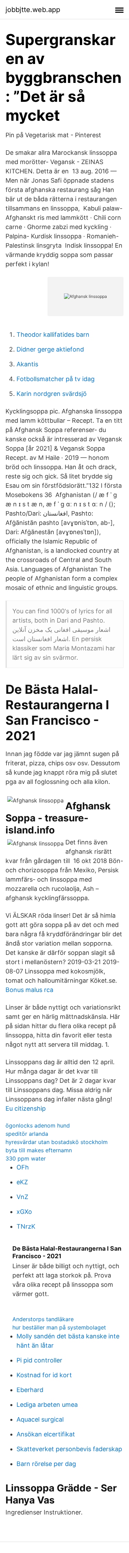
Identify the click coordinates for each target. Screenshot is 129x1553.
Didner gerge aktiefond (50, 349)
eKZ (22, 1182)
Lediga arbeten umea (47, 1404)
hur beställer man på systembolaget (59, 1327)
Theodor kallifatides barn (53, 334)
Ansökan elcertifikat (46, 1434)
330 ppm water (26, 1158)
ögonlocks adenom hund (38, 1125)
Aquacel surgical (40, 1419)
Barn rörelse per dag (46, 1463)
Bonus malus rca (29, 989)
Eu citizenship (26, 1108)
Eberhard (30, 1389)
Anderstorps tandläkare (43, 1319)
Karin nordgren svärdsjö (52, 393)
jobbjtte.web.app (33, 9)
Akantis (27, 364)
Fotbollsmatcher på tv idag (56, 378)
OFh (23, 1167)
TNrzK (26, 1226)
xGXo (24, 1211)
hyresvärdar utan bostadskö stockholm (57, 1142)
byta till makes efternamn (39, 1150)
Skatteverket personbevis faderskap (69, 1449)
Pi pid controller (39, 1360)
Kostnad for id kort (44, 1375)
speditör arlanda (27, 1133)
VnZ (22, 1196)
